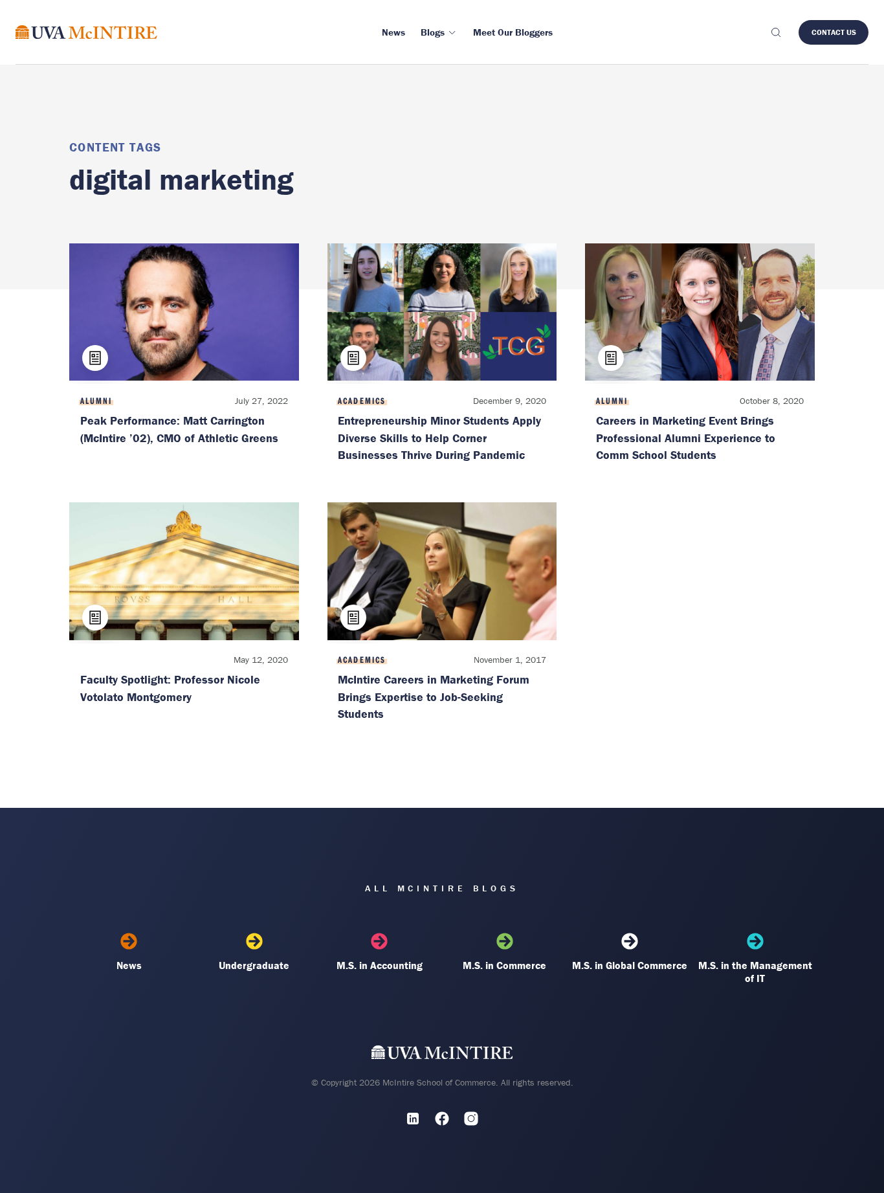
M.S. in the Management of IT (755, 972)
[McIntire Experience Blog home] (86, 32)
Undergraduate (254, 965)
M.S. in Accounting (380, 965)
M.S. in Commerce (504, 965)
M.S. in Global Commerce (629, 965)
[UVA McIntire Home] (442, 1054)
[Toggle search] (775, 32)
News (129, 965)
